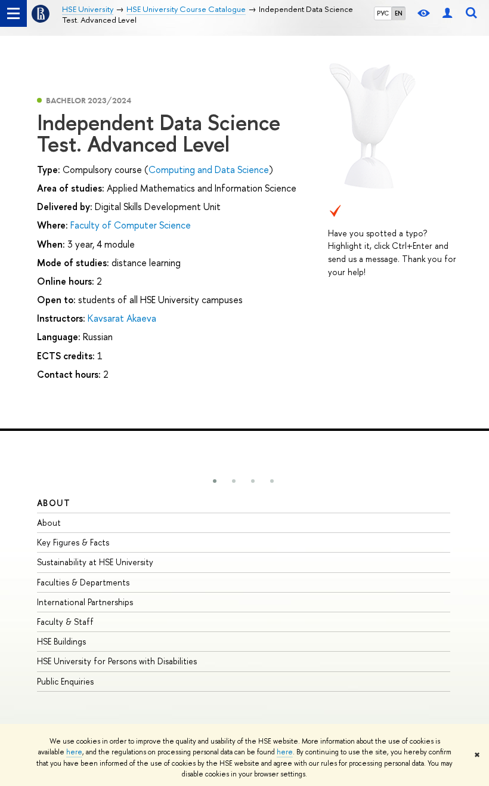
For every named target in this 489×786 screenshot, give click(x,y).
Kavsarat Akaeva (122, 318)
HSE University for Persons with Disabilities (117, 661)
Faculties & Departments (83, 582)
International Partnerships (85, 602)
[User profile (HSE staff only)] (447, 13)
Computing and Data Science (208, 169)
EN (399, 13)
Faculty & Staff (65, 621)
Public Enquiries (65, 681)
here (74, 752)
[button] (214, 481)
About (53, 502)
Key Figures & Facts (73, 542)
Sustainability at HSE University (95, 562)
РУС (383, 13)
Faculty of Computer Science (130, 225)
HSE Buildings (61, 641)
